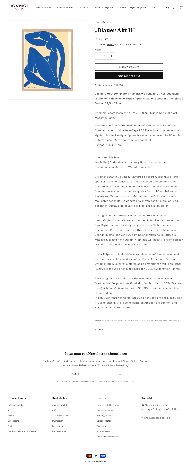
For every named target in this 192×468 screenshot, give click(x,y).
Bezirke (11, 426)
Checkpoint (13, 421)
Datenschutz (58, 426)
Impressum (57, 421)
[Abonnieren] (120, 374)
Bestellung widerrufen (107, 436)
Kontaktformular (105, 410)
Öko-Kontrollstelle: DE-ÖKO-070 (23, 431)
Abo (9, 410)
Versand (110, 44)
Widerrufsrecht (104, 431)
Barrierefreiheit (59, 431)
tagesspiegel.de (15, 405)
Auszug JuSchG (59, 405)
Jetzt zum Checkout (129, 75)
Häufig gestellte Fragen (108, 405)
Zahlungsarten (104, 415)
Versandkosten (104, 421)
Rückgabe (101, 426)
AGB (54, 410)
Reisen (11, 415)
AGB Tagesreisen (60, 415)
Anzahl (98, 50)
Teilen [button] (100, 329)
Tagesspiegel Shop (99, 461)
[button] (44, 7)
